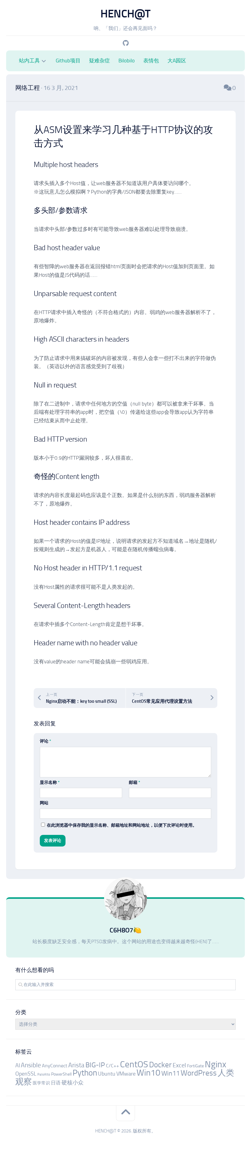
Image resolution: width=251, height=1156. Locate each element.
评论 (45, 741)
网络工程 (27, 87)
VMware (126, 1073)
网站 (44, 803)
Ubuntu (106, 1073)
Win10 (148, 1073)
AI (17, 1065)
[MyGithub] (125, 43)
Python (85, 1073)
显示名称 (50, 782)
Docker (160, 1064)
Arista (76, 1065)
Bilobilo (126, 60)
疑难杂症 (99, 60)
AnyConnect (54, 1066)
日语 (56, 1083)
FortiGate (195, 1066)
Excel (179, 1065)
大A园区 (176, 60)
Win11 (170, 1073)
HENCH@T (125, 13)
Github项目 (68, 60)
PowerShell (61, 1074)
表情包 (151, 60)
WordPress (199, 1073)
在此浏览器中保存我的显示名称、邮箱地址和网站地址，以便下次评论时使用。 (122, 825)
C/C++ (112, 1066)
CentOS (134, 1064)
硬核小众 (73, 1082)
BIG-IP (95, 1065)
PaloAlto (43, 1074)
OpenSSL (25, 1073)
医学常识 (41, 1083)
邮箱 (134, 782)
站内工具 (29, 60)
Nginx (215, 1064)
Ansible (31, 1065)
